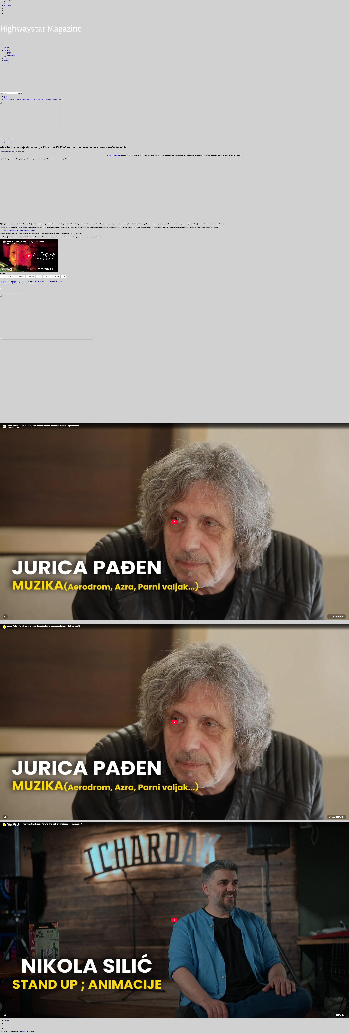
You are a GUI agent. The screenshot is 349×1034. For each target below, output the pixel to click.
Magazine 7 (22, 1031)
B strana (6, 60)
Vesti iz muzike (8, 50)
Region (9, 52)
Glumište (6, 58)
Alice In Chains (113, 155)
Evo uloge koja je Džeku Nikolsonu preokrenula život (17, 283)
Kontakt (6, 4)
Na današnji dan (12, 55)
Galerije (6, 57)
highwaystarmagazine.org (9, 151)
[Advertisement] (174, 77)
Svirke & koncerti (9, 62)
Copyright (6, 1020)
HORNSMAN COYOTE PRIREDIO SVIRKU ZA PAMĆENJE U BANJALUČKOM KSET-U (31, 281)
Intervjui (6, 49)
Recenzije (6, 47)
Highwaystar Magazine (41, 28)
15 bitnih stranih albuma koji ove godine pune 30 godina (19, 230)
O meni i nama (8, 5)
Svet (8, 53)
